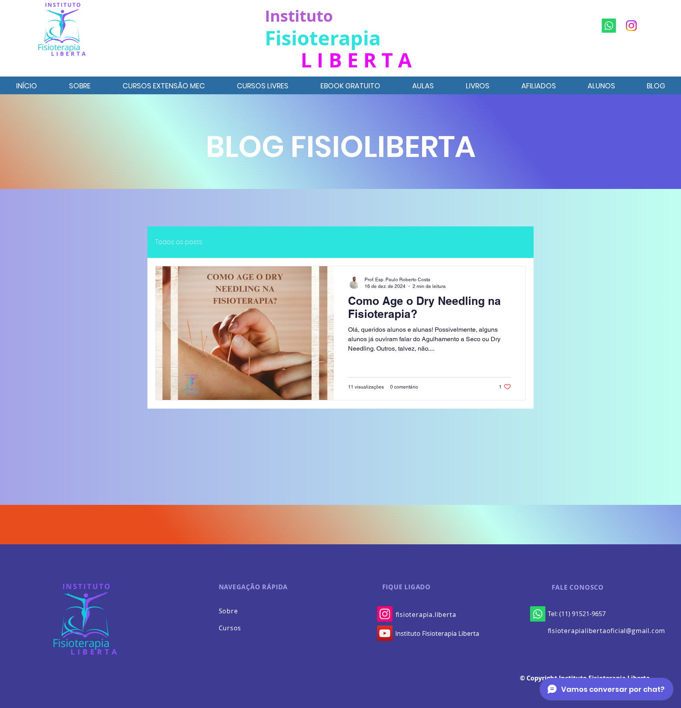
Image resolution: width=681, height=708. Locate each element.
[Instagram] (631, 26)
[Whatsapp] (609, 26)
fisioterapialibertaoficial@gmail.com (607, 630)
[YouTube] (385, 633)
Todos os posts (178, 242)
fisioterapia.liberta (426, 614)
